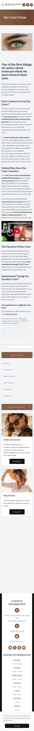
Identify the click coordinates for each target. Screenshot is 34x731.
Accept (17, 726)
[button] (3, 4)
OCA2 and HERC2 (8, 181)
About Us (6, 363)
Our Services (7, 370)
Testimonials (7, 389)
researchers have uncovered (12, 201)
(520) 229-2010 (17, 631)
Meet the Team (8, 383)
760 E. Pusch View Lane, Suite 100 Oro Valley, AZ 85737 (17, 618)
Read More (17, 461)
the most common (10, 116)
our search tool (11, 314)
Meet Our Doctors (9, 376)
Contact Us (7, 396)
